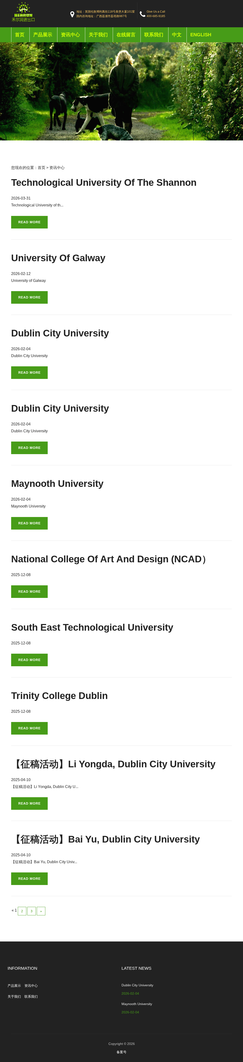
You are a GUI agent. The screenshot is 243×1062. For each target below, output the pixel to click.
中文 (177, 34)
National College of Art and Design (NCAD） (111, 559)
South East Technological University (92, 627)
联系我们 (153, 34)
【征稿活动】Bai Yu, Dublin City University (105, 839)
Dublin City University (60, 333)
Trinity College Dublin (59, 695)
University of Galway (58, 258)
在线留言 (126, 34)
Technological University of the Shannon (103, 182)
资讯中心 (70, 34)
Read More (29, 222)
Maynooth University (57, 483)
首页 (19, 34)
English (200, 34)
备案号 (121, 1052)
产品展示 (42, 34)
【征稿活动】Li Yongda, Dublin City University (113, 764)
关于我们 (98, 34)
